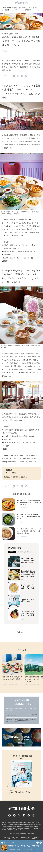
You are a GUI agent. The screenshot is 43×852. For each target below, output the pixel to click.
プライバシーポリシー (24, 719)
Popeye (37, 837)
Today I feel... (9, 842)
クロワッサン (23, 837)
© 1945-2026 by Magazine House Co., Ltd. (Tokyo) (21, 833)
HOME (4, 8)
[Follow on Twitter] (19, 815)
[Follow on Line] (28, 815)
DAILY (12, 551)
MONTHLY (29, 551)
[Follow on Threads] (33, 815)
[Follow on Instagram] (9, 815)
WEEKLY (20, 551)
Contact (22, 829)
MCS (33, 838)
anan (5, 837)
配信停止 (34, 715)
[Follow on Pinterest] (24, 815)
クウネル (33, 837)
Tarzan (15, 838)
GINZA (28, 837)
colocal (19, 838)
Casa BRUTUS (15, 837)
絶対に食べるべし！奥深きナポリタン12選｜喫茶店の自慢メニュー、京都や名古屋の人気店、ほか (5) (24, 846)
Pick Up (21, 649)
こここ (30, 838)
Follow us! (21, 742)
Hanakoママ (25, 838)
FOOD (9, 8)
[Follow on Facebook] (14, 815)
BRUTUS (9, 837)
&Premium (10, 838)
